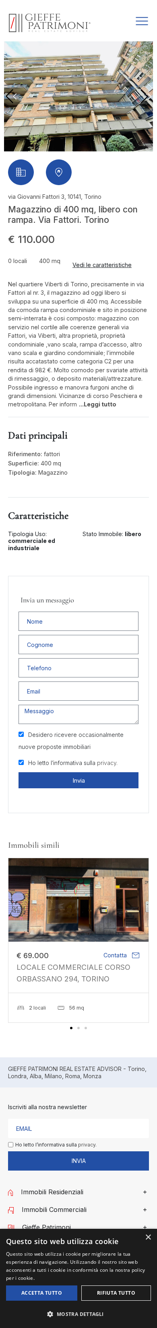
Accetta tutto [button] (41, 1292)
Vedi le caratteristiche (102, 264)
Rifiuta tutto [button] (116, 1292)
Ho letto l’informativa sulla (73, 762)
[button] (145, 96)
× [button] (148, 1237)
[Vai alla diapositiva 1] (71, 1028)
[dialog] (78, 1278)
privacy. (107, 762)
